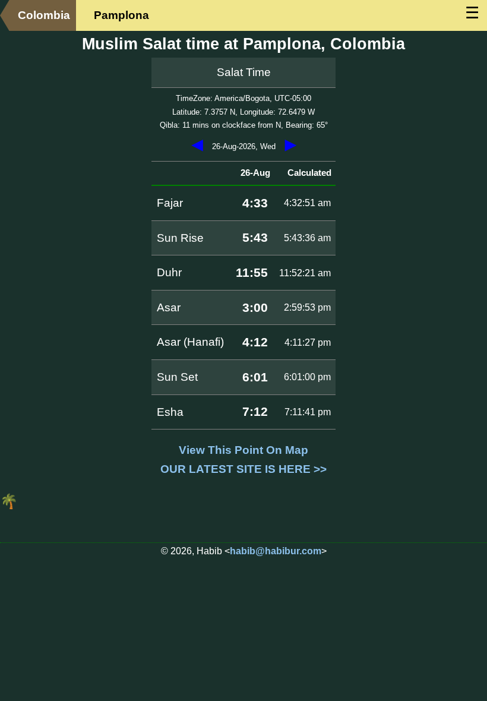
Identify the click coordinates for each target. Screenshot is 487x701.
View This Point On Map (243, 450)
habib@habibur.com (275, 551)
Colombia (44, 15)
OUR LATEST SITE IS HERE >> (243, 469)
